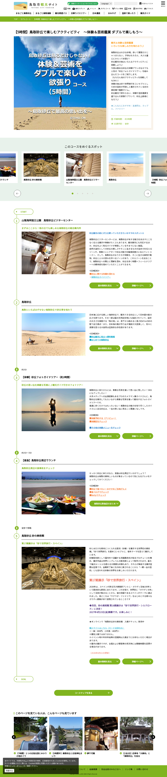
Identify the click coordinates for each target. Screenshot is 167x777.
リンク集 (129, 769)
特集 (68, 8)
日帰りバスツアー (78, 13)
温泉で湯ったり (129, 13)
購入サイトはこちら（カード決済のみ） (107, 627)
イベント (93, 8)
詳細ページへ (138, 285)
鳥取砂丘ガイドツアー (101, 277)
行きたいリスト (147, 3)
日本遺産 (96, 13)
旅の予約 (139, 8)
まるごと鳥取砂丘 (23, 13)
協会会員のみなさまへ (111, 769)
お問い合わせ (142, 769)
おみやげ (112, 13)
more (24, 152)
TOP (16, 19)
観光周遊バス (61, 13)
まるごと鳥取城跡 (43, 13)
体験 (129, 8)
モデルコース (105, 8)
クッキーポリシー (16, 766)
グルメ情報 (119, 8)
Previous (17, 193)
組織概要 (93, 769)
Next (147, 193)
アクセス (150, 8)
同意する (9, 770)
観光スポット (80, 8)
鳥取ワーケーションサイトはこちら (84, 3)
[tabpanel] (83, 168)
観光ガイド (145, 13)
